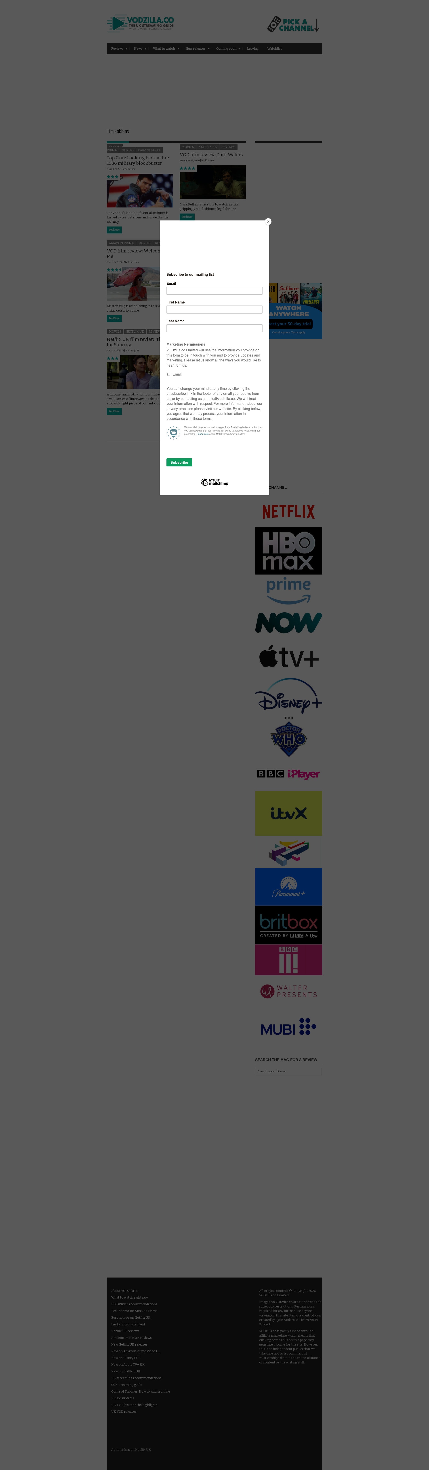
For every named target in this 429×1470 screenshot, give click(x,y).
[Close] (268, 221)
